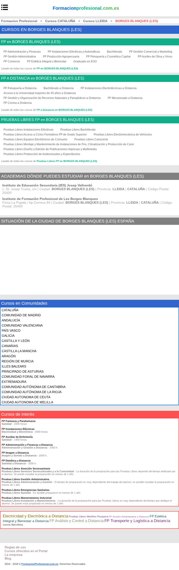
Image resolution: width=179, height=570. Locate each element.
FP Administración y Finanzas (22, 51)
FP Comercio (11, 61)
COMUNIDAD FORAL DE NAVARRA (28, 376)
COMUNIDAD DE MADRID (21, 315)
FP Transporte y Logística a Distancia (137, 521)
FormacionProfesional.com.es (39, 564)
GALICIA (8, 335)
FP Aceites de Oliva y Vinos (155, 56)
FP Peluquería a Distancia (20, 88)
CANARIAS (10, 346)
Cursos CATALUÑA (60, 21)
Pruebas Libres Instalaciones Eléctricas (28, 129)
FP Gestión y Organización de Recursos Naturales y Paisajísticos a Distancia (52, 98)
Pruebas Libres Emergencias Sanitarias (25, 490)
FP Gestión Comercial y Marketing (150, 51)
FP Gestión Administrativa (19, 56)
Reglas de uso (15, 547)
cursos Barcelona (13, 524)
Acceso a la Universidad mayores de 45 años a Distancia (39, 93)
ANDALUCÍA (11, 320)
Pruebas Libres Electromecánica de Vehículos (123, 134)
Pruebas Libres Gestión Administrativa (25, 479)
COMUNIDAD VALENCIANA (22, 325)
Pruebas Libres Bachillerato (78, 129)
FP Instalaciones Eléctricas (18, 429)
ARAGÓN (9, 356)
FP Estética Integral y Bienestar (46, 61)
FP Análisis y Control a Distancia (76, 521)
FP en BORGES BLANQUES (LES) (30, 42)
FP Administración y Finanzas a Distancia (27, 444)
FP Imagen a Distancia (15, 452)
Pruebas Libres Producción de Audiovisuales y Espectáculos (41, 154)
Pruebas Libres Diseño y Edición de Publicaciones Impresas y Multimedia (50, 149)
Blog (8, 558)
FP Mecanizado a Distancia (125, 98)
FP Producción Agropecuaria (61, 56)
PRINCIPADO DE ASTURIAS (23, 371)
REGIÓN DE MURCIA (18, 361)
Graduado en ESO (85, 61)
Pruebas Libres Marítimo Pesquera (88, 516)
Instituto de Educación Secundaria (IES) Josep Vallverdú (47, 185)
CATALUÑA (10, 310)
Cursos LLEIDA (95, 21)
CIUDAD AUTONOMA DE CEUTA (26, 397)
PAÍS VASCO (11, 330)
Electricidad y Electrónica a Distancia (35, 516)
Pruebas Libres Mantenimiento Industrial (27, 497)
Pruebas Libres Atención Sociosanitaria (26, 468)
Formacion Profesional (19, 21)
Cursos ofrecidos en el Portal (26, 551)
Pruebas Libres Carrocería (91, 139)
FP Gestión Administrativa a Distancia (129, 516)
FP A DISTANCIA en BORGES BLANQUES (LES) (42, 78)
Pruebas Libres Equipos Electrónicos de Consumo (35, 139)
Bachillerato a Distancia (59, 88)
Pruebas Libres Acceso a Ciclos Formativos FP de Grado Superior (45, 134)
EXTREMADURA (14, 382)
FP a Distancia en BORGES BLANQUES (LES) (64, 109)
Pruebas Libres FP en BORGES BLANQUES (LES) (67, 161)
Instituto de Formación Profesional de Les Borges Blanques (50, 199)
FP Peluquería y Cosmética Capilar (108, 56)
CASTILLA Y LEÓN (16, 341)
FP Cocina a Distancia (17, 103)
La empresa (13, 555)
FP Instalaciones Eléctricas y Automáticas (74, 51)
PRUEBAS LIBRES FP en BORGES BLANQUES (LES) (47, 120)
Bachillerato (114, 51)
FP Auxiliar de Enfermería (17, 436)
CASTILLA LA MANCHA (19, 351)
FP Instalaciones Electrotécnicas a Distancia (109, 88)
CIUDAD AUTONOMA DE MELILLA (27, 402)
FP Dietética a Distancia (16, 460)
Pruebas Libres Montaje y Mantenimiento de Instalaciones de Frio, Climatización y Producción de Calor (68, 144)
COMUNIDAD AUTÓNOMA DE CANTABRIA (33, 387)
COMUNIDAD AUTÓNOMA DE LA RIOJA (32, 392)
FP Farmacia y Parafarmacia (18, 421)
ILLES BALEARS (14, 366)
